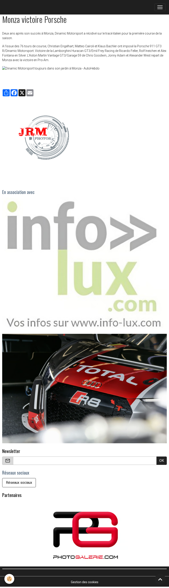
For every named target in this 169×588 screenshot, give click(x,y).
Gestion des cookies (84, 582)
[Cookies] (9, 579)
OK (161, 460)
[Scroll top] (160, 579)
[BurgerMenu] (159, 7)
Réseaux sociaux (19, 482)
